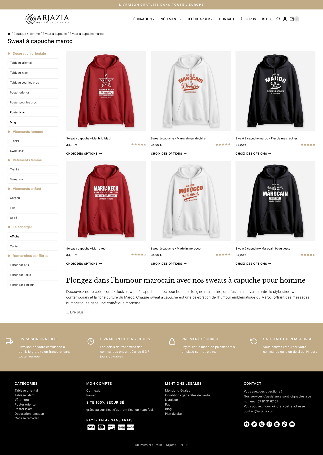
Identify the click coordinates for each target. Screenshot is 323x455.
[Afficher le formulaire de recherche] (278, 19)
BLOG (266, 19)
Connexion (94, 390)
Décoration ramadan (29, 413)
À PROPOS (248, 19)
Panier (91, 395)
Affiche (14, 236)
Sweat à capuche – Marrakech (86, 248)
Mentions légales (177, 390)
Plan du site (173, 413)
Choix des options (82, 153)
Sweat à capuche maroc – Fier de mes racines (266, 138)
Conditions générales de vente (187, 395)
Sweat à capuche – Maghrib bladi (88, 138)
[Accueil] (9, 34)
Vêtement (22, 399)
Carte (13, 246)
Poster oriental (25, 404)
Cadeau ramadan (27, 418)
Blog (168, 409)
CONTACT (226, 19)
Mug (13, 122)
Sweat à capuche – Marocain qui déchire (178, 138)
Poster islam (18, 112)
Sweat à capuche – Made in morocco (176, 248)
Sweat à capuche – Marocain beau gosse (263, 248)
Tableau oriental (26, 390)
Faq (167, 404)
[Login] (285, 19)
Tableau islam (24, 395)
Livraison (171, 399)
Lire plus (77, 312)
